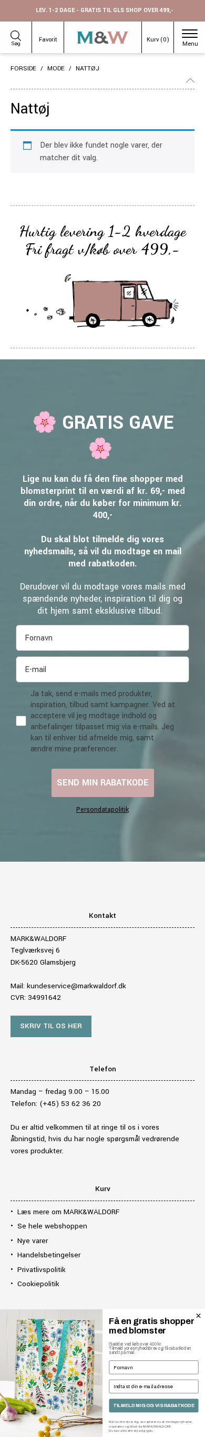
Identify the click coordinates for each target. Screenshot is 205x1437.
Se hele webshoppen (52, 1226)
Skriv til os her (51, 1026)
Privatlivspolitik (41, 1270)
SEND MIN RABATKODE (103, 783)
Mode (56, 68)
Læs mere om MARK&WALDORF (68, 1212)
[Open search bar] (16, 34)
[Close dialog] (198, 1315)
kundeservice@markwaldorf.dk (76, 986)
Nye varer (32, 1241)
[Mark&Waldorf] (102, 37)
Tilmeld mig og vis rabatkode (153, 1405)
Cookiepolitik (38, 1284)
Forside (23, 68)
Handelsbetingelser (48, 1255)
